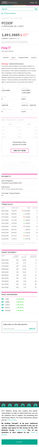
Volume (4, 97)
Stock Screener (9, 13)
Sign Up (32, 329)
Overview (6, 58)
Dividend (24, 97)
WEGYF (8, 311)
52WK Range (25, 103)
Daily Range (25, 88)
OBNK (7, 302)
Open (3, 88)
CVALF (7, 305)
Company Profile (23, 58)
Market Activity (5, 18)
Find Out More (20, 151)
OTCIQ (32, 2)
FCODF (16, 18)
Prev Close (5, 103)
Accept (19, 442)
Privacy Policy (12, 420)
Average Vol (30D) (7, 109)
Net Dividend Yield (27, 109)
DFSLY (7, 308)
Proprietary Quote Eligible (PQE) (12, 183)
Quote (13, 58)
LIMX (7, 299)
